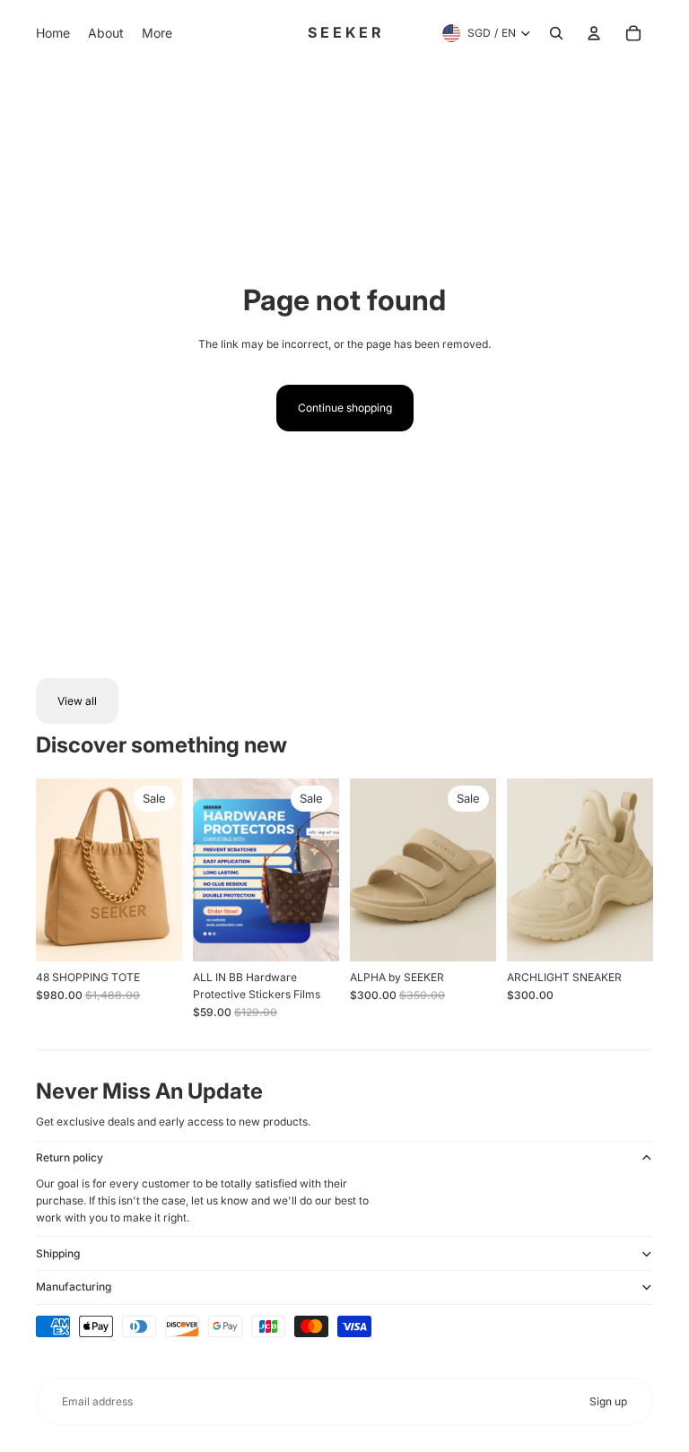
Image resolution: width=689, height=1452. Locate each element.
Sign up (608, 1401)
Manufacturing (73, 1286)
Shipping (58, 1253)
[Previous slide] (50, 870)
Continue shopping (345, 407)
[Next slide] (168, 870)
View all (77, 701)
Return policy (69, 1157)
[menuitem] (53, 33)
